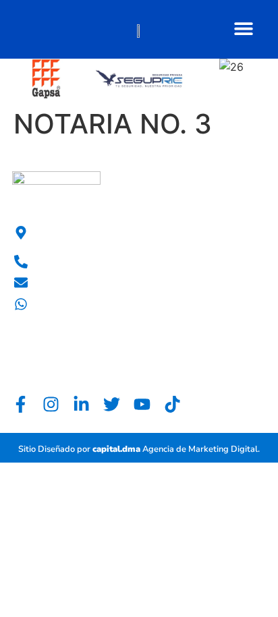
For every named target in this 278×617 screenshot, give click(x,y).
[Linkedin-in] (81, 404)
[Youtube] (142, 404)
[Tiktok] (172, 404)
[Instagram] (51, 404)
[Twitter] (111, 404)
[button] (243, 28)
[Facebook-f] (20, 404)
